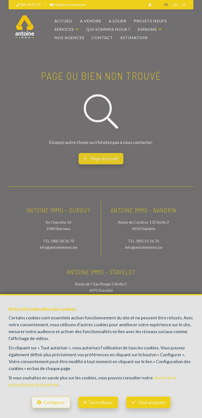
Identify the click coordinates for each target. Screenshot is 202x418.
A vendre (90, 20)
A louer (117, 20)
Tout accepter (151, 402)
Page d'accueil (104, 158)
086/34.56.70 (62, 240)
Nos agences (69, 37)
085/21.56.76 (147, 240)
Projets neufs (150, 20)
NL (184, 5)
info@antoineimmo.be (58, 247)
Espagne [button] (147, 29)
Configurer (54, 402)
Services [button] (64, 29)
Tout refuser (100, 402)
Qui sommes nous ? (108, 29)
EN (175, 5)
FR (166, 5)
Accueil (63, 20)
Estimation (134, 37)
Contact (102, 37)
